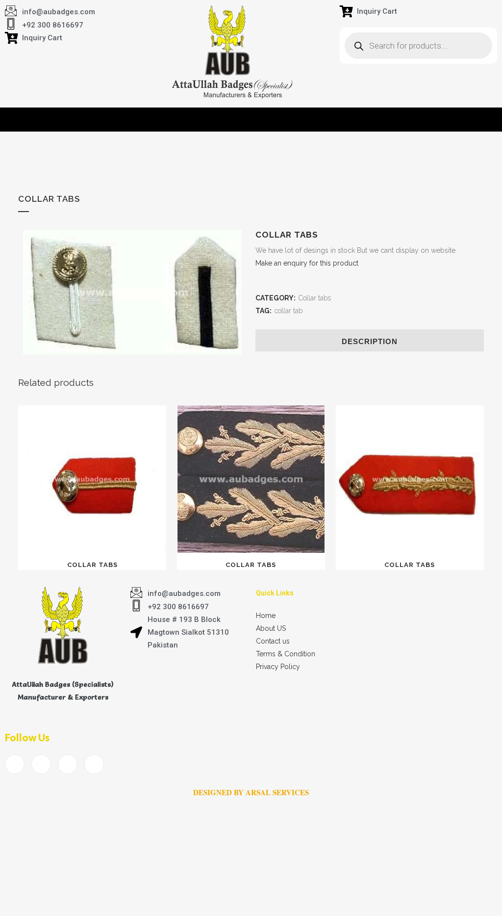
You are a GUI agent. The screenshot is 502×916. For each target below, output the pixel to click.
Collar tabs (315, 298)
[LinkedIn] (67, 764)
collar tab (288, 311)
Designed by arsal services (251, 792)
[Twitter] (41, 764)
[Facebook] (15, 764)
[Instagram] (94, 764)
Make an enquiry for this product (306, 263)
